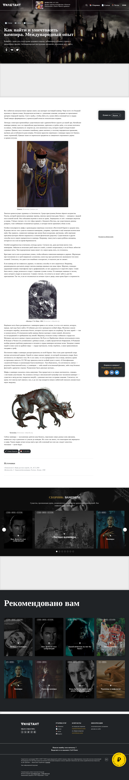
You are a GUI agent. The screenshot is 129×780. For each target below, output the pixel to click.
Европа (13, 512)
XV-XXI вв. (81, 662)
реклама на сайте (96, 729)
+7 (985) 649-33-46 (45, 773)
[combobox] (116, 115)
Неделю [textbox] (115, 115)
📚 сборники (59, 726)
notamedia (48, 762)
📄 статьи (58, 729)
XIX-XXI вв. (19, 512)
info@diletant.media (77, 733)
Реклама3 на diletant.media (105, 236)
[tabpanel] (18, 530)
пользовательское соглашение (99, 726)
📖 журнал (59, 734)
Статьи (8, 512)
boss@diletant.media (35, 773)
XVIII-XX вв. (20, 619)
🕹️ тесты (58, 731)
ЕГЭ (99, 512)
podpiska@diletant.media (78, 728)
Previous (4, 530)
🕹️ (115, 5)
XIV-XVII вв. (50, 512)
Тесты (69, 619)
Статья (8, 23)
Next (125, 530)
